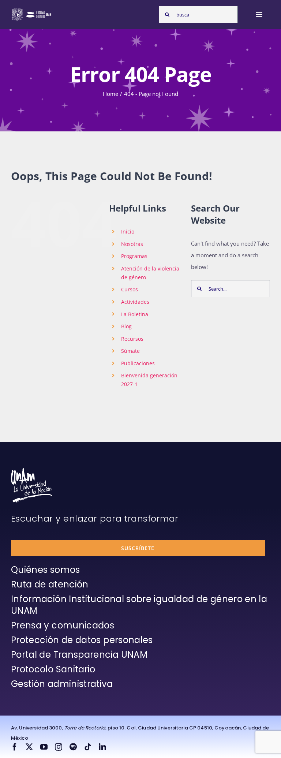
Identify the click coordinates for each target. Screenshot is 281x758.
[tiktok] (87, 747)
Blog (126, 326)
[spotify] (73, 747)
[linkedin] (102, 747)
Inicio (127, 231)
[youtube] (44, 747)
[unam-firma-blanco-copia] (31, 470)
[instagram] (58, 747)
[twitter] (29, 747)
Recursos (132, 338)
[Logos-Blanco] (31, 10)
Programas (134, 256)
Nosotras (132, 243)
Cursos (129, 289)
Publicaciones (138, 363)
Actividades (135, 301)
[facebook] (14, 747)
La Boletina (134, 314)
